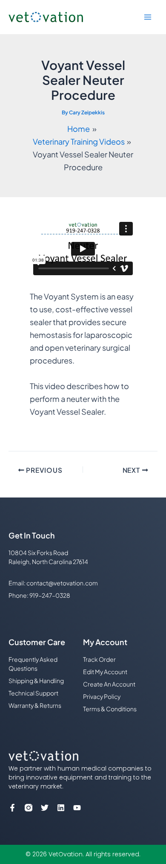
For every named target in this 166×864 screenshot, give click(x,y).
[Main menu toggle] (147, 17)
